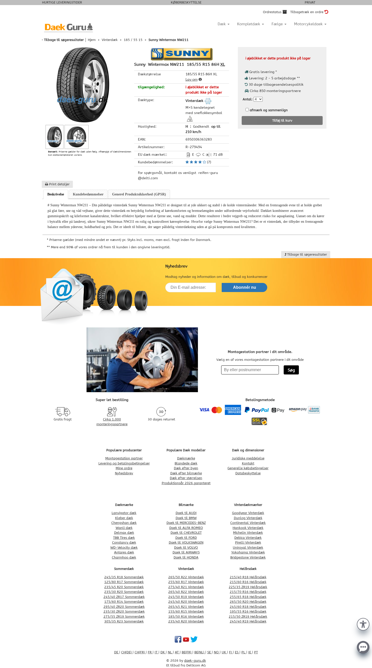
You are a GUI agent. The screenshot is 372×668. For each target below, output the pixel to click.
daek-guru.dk (195, 660)
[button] (363, 623)
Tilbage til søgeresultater (64, 40)
